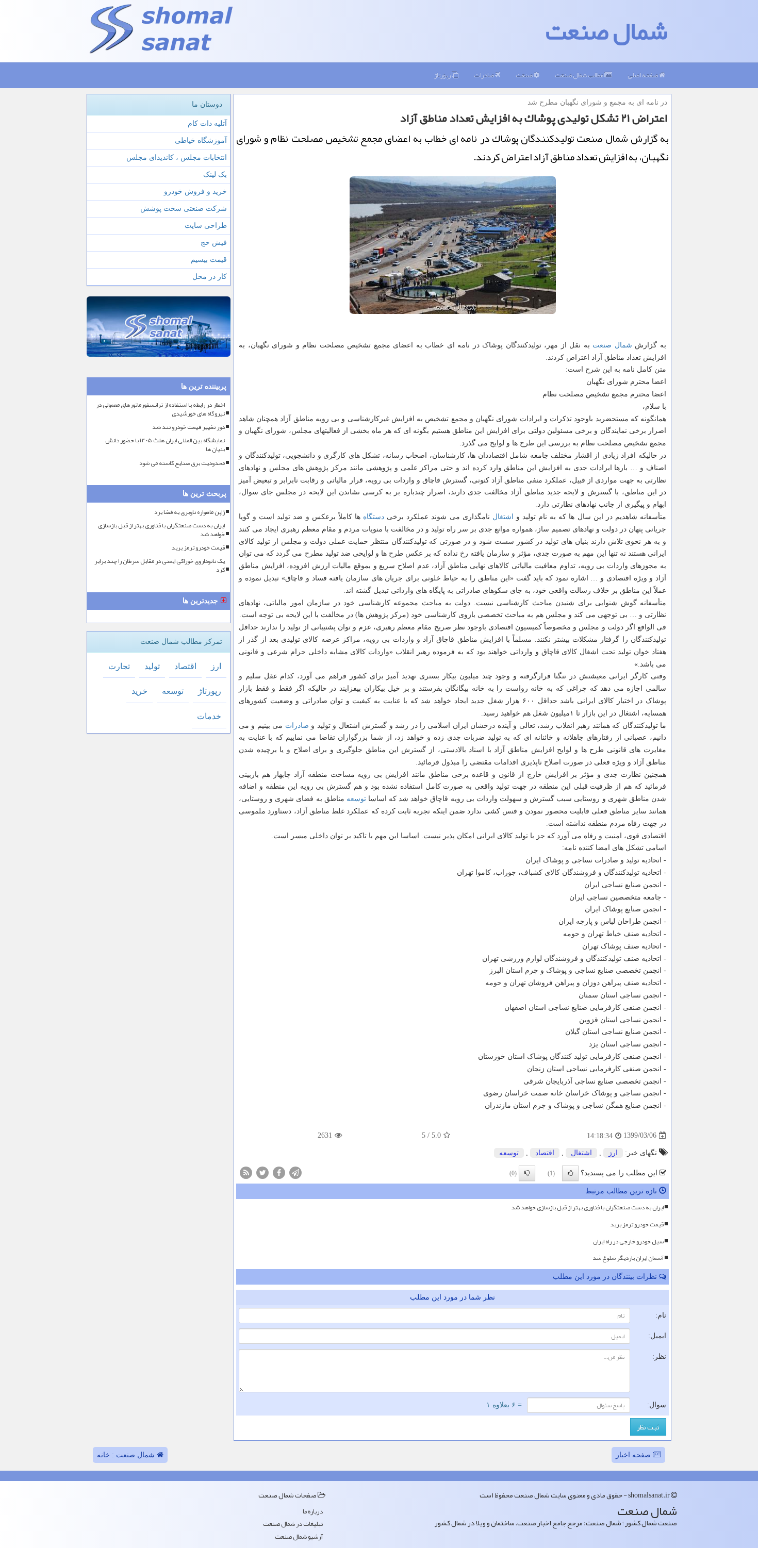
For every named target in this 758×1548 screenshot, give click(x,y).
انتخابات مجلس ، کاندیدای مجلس (176, 157)
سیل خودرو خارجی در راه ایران (628, 1241)
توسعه (356, 799)
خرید (139, 691)
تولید (152, 666)
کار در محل (209, 276)
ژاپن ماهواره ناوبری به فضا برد (189, 512)
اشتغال (503, 517)
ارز (613, 1153)
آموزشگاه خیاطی (201, 140)
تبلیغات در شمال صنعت (293, 1524)
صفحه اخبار (634, 1455)
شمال (623, 345)
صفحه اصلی (643, 75)
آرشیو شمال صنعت (299, 1537)
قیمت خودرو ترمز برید (637, 1224)
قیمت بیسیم (209, 259)
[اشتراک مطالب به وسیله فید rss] (246, 1172)
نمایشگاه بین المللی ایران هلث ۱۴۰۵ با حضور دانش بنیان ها (165, 445)
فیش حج (214, 242)
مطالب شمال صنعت (579, 75)
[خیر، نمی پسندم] (527, 1173)
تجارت (119, 666)
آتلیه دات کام (207, 123)
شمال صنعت (607, 31)
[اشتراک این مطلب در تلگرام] (295, 1172)
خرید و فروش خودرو (195, 191)
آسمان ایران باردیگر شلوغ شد (628, 1258)
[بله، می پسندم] (570, 1173)
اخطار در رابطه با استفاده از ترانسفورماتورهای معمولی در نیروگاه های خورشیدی (160, 409)
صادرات (484, 75)
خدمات (209, 716)
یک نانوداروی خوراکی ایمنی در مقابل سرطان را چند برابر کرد (159, 565)
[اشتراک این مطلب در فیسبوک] (279, 1172)
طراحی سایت (206, 225)
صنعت (525, 75)
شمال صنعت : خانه (127, 1455)
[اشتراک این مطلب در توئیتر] (262, 1172)
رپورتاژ (443, 75)
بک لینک (215, 174)
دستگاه (373, 517)
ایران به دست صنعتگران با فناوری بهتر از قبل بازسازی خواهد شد (587, 1207)
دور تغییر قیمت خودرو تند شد (188, 427)
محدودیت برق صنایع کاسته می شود (182, 463)
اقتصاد (544, 1153)
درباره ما (313, 1512)
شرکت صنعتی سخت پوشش (183, 208)
